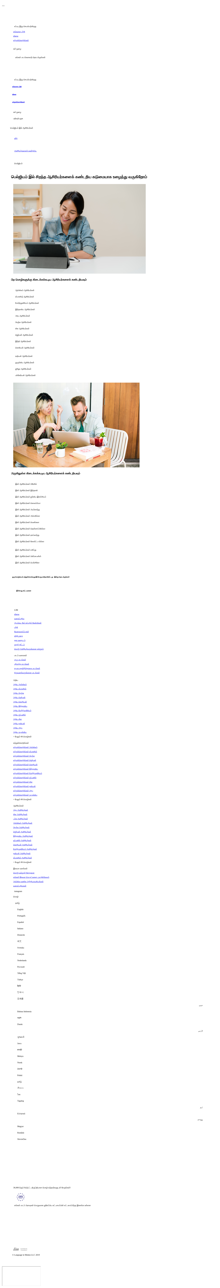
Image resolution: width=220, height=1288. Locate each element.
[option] (110, 909)
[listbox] (110, 1022)
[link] (110, 32)
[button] (110, 57)
